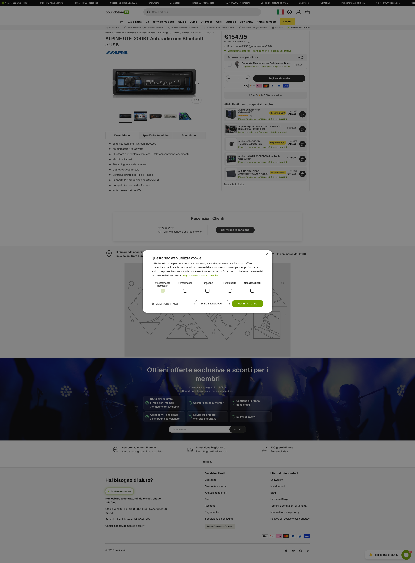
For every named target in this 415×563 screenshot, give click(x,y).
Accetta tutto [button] (247, 303)
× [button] (267, 254)
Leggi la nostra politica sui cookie (200, 275)
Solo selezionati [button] (212, 303)
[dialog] (207, 281)
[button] (165, 303)
